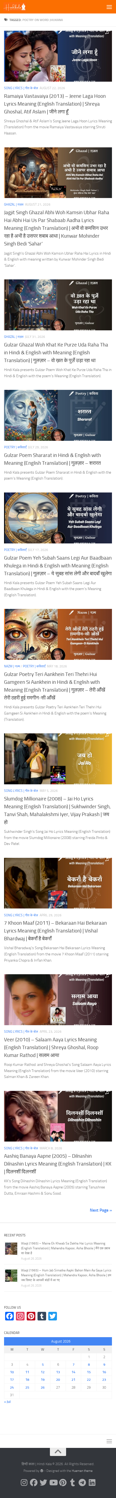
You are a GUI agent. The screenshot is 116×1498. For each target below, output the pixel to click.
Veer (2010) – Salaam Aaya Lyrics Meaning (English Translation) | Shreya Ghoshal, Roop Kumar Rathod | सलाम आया (51, 1047)
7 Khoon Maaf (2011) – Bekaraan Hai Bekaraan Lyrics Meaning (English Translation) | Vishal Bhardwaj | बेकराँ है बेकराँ (55, 931)
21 (73, 1380)
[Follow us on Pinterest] (63, 1482)
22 (89, 1380)
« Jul (7, 1402)
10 (12, 1372)
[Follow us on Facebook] (33, 1482)
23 (104, 1380)
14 (73, 1372)
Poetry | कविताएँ (15, 447)
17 (12, 1380)
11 (27, 1372)
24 (12, 1387)
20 (58, 1380)
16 (104, 1372)
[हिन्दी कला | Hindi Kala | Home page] (18, 6)
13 (58, 1372)
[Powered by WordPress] (41, 1470)
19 (43, 1380)
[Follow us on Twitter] (43, 1482)
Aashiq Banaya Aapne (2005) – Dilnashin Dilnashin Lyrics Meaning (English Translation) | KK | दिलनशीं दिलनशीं (57, 1164)
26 (43, 1387)
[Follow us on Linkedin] (92, 1482)
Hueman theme (82, 1471)
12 (43, 1372)
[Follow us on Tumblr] (72, 1482)
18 (27, 1380)
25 (27, 1387)
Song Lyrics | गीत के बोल (21, 88)
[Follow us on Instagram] (24, 1482)
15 (89, 1372)
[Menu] (109, 6)
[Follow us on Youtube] (53, 1482)
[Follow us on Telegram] (82, 1482)
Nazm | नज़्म (12, 666)
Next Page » (101, 1210)
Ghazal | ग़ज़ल (13, 204)
